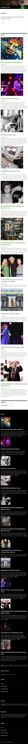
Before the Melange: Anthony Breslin (12, 62)
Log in (2, 683)
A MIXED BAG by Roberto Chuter (11, 171)
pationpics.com (5, 7)
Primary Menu (26, 7)
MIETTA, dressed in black (8, 135)
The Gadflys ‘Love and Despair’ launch (12, 632)
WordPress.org (4, 691)
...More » (20, 435)
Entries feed (3, 686)
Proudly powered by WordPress (7, 742)
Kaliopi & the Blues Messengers (10, 98)
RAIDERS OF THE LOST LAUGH (10, 313)
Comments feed (4, 688)
